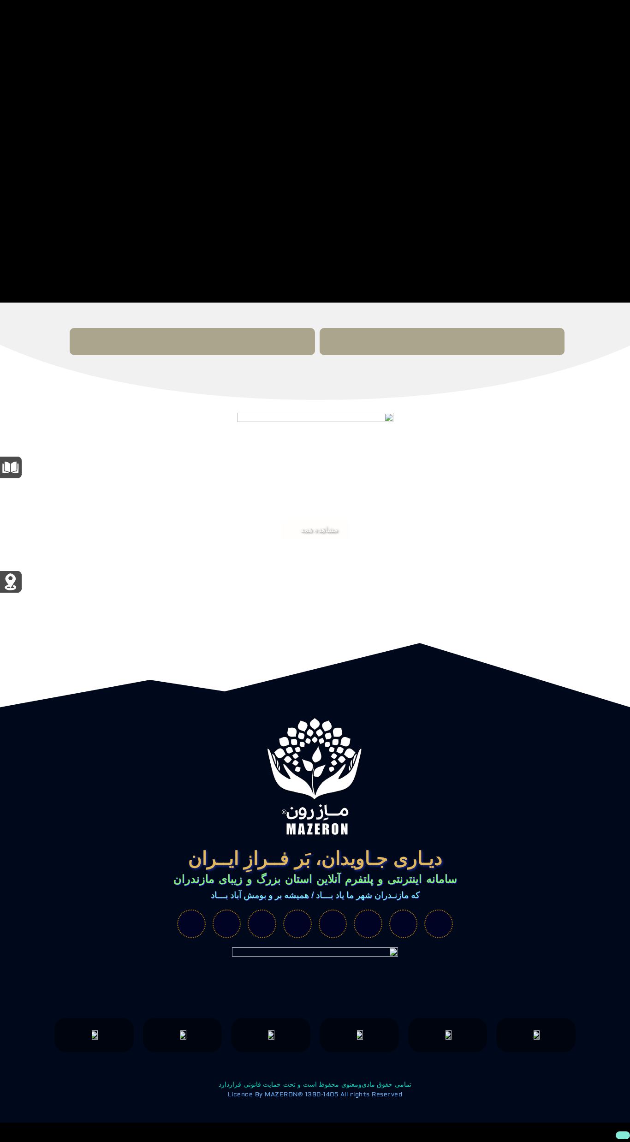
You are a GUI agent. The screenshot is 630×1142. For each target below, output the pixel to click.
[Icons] (368, 924)
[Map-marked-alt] (262, 924)
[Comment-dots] (191, 924)
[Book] (333, 924)
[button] (315, 530)
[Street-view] (438, 924)
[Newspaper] (403, 924)
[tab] (442, 341)
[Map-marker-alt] (297, 924)
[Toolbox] (227, 924)
